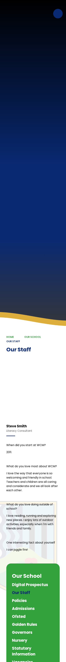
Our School (32, 337)
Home (10, 337)
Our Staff (13, 341)
